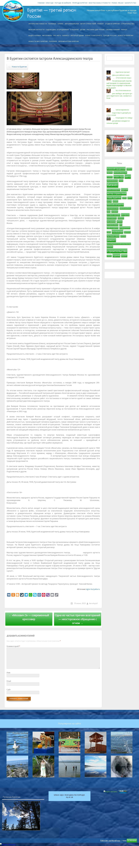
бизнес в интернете (113, 190)
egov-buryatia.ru (93, 589)
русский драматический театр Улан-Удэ (119, 244)
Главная (41, 3)
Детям (82, 30)
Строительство (127, 24)
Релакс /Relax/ (117, 3)
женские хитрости (115, 204)
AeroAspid (93, 603)
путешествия (113, 236)
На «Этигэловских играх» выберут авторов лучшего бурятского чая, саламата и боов (119, 94)
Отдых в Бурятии (112, 24)
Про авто (57, 35)
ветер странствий (116, 193)
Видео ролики (34, 35)
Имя (8, 672)
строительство (117, 251)
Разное (124, 30)
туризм (116, 255)
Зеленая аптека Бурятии (68, 41)
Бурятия (109, 172)
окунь (109, 232)
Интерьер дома (77, 35)
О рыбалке (74, 30)
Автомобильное (72, 24)
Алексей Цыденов (116, 168)
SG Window (131, 840)
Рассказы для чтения (95, 30)
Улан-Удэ (49, 3)
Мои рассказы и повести (99, 3)
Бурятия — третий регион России (51, 13)
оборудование (125, 228)
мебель (119, 221)
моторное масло (112, 224)
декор (130, 198)
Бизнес (61, 24)
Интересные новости (37, 24)
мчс (121, 224)
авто (128, 176)
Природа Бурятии (79, 3)
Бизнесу (65, 35)
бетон (121, 180)
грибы (124, 198)
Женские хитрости (36, 30)
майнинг (121, 218)
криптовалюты (111, 218)
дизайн (115, 201)
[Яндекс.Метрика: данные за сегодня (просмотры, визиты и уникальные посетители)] (8, 844)
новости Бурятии (112, 228)
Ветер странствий (88, 24)
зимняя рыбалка (125, 208)
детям (109, 201)
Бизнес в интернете (93, 35)
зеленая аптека (112, 208)
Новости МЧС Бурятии (38, 41)
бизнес (112, 185)
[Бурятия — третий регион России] (13, 11)
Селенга (109, 177)
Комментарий (13, 646)
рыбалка (110, 247)
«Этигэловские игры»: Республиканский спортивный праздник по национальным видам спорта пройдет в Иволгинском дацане (119, 83)
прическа (127, 232)
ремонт (100, 24)
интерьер (125, 215)
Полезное (52, 24)
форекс (124, 256)
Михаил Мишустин (120, 172)
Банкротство (130, 3)
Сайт (9, 689)
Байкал (129, 169)
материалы (111, 221)
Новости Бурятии (125, 35)
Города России (109, 35)
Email (9, 681)
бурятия (124, 190)
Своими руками (113, 30)
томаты (109, 256)
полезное (117, 231)
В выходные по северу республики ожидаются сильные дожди (119, 120)
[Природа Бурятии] (21, 816)
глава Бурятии (114, 197)
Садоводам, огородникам (57, 30)
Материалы (47, 35)
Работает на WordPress (110, 840)
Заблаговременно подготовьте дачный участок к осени (119, 112)
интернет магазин (113, 215)
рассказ (123, 236)
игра (108, 211)
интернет (115, 211)
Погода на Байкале (63, 3)
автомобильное (112, 180)
